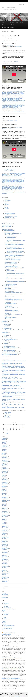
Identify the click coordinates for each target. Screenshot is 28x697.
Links (3, 24)
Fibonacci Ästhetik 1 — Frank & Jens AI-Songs (11, 391)
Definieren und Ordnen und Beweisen (12, 243)
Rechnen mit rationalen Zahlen (11, 262)
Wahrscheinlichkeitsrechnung (15, 108)
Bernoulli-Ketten (8, 94)
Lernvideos (6, 606)
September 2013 (5, 531)
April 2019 (4, 453)
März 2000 (4, 570)
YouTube (6, 207)
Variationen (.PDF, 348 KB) (9, 170)
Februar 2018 (4, 465)
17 (3, 429)
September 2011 (5, 537)
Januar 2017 (4, 479)
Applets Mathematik (8, 232)
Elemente (12, 97)
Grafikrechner (6, 342)
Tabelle (15, 106)
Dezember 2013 (5, 527)
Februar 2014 (4, 525)
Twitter (6, 203)
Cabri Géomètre (7, 333)
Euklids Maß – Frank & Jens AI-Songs (9, 377)
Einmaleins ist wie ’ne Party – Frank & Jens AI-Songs (13, 380)
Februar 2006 (4, 551)
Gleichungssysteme (9, 296)
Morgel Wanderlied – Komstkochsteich (10, 646)
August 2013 (4, 533)
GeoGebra (18, 91)
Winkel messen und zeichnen (11, 284)
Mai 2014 (4, 520)
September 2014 (5, 515)
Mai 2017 (4, 475)
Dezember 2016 (5, 481)
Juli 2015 (4, 501)
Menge (8, 185)
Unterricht (21, 22)
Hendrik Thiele (7, 413)
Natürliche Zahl (9, 187)
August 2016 (4, 486)
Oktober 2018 (4, 460)
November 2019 (5, 445)
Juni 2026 (4, 441)
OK (23, 696)
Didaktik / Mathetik (7, 338)
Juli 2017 (4, 474)
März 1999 (4, 576)
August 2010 (4, 541)
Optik (6, 327)
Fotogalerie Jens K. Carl (9, 217)
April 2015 (4, 505)
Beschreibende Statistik (11, 236)
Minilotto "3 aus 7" (16, 185)
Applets (5, 604)
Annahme (4, 175)
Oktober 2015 (4, 498)
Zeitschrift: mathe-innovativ (9, 350)
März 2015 (4, 507)
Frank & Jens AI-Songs (6, 226)
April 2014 (4, 522)
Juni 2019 (4, 450)
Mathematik (15, 104)
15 (19, 428)
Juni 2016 (4, 489)
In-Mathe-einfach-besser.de (7, 101)
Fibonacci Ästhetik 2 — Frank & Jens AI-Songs (11, 373)
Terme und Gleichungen (10, 265)
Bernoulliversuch (11, 95)
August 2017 (4, 472)
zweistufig (22, 111)
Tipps (12, 189)
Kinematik (7, 325)
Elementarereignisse (6, 97)
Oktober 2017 (4, 470)
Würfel (20, 110)
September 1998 (5, 577)
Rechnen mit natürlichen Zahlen (11, 310)
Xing (5, 205)
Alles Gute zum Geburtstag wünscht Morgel (11, 678)
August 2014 (4, 516)
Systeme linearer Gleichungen (11, 263)
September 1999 (5, 573)
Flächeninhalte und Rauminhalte (11, 247)
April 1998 (4, 578)
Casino (16, 176)
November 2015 (5, 497)
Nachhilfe (4, 105)
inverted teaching (16, 101)
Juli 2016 (4, 487)
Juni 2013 (4, 534)
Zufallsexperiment (5, 111)
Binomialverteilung (9, 45)
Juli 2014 (4, 518)
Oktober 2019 (4, 446)
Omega (16, 105)
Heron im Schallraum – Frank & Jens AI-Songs (11, 386)
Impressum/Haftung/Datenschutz (8, 27)
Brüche (13, 176)
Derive (5, 336)
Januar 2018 (4, 467)
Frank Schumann (8, 7)
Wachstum (9, 283)
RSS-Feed (7, 204)
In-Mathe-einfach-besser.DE (10, 213)
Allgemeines (6, 613)
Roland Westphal (8, 417)
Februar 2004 (4, 560)
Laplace (13, 103)
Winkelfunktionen (8, 320)
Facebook (6, 199)
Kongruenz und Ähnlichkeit (10, 254)
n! (17, 186)
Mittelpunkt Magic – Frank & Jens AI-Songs (11, 385)
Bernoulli (18, 93)
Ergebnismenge (12, 98)
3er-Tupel (16, 174)
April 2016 (4, 492)
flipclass (17, 98)
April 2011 (4, 538)
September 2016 (5, 485)
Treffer (18, 106)
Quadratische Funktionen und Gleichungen (15, 281)
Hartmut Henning (8, 412)
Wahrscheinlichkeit (5, 108)
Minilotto (11, 185)
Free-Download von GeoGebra (10, 63)
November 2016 (5, 482)
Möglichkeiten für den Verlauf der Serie (9, 186)
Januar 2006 (4, 552)
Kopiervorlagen (7, 345)
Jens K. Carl (21, 101)
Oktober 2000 (4, 565)
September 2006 (5, 548)
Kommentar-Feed (5, 596)
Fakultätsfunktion (17, 178)
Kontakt (12, 24)
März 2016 (4, 493)
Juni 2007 (4, 547)
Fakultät (12, 178)
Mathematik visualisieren (7, 229)
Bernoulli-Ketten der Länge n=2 (17, 94)
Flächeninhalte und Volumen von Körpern (15, 252)
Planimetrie (7, 302)
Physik (5, 617)
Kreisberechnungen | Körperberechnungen (13, 299)
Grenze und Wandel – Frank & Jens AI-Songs (11, 397)
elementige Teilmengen (6, 178)
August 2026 (4, 438)
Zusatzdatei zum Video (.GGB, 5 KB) (11, 61)
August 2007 (4, 545)
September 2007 (5, 544)
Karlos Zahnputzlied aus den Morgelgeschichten (12, 657)
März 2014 (4, 523)
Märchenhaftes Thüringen (10, 219)
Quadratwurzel (8, 309)
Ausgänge (8, 93)
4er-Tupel (20, 174)
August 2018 (4, 463)
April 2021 (4, 443)
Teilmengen (9, 189)
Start (3, 22)
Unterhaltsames (7, 620)
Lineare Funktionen (10, 270)
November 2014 (5, 512)
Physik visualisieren (6, 322)
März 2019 (4, 454)
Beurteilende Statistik (11, 237)
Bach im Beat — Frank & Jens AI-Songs (10, 364)
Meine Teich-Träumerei (6, 634)
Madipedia (7, 201)
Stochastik (6, 106)
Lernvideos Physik (7, 328)
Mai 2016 (4, 490)
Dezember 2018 (5, 458)
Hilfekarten (6, 343)
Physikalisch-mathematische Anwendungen (14, 255)
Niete (7, 105)
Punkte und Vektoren (9, 258)
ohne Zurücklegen (11, 105)
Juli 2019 (4, 449)
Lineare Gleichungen (11, 272)
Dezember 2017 (5, 468)
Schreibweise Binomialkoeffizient (15, 188)
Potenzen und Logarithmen (10, 303)
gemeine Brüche (12, 100)
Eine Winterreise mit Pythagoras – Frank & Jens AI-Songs (13, 392)
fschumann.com (5, 100)
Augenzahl (4, 93)
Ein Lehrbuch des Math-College (10, 339)
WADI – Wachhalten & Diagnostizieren (9, 354)
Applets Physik (7, 324)
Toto (14, 189)
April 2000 (4, 569)
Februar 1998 (4, 580)
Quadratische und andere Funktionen (12, 259)
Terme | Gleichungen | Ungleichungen (12, 314)
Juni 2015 (4, 503)
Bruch (11, 176)
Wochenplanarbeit (5, 356)
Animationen (6, 603)
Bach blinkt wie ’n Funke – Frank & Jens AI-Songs (12, 363)
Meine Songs (4, 321)
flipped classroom (5, 179)
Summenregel (11, 106)
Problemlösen (8, 305)
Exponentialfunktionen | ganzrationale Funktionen (15, 294)
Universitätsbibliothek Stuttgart (11, 216)
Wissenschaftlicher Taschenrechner (11, 347)
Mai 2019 (4, 452)
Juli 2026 (4, 439)
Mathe (12, 104)
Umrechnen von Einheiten (10, 317)
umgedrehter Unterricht (6, 107)
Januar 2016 (4, 494)
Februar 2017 (4, 478)
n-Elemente (20, 186)
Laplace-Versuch (19, 103)
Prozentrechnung (8, 306)
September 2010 (5, 540)
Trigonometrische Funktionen (11, 266)
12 (10, 428)
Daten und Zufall (8, 234)
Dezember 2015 (5, 496)
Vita (6, 22)
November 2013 (5, 529)
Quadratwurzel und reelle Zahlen (11, 260)
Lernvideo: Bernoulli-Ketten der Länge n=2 (11, 37)
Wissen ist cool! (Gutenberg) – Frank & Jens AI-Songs (13, 366)
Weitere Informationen (17, 696)
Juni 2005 (4, 555)
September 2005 (5, 554)
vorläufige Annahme (14, 190)
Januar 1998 (4, 581)
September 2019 (5, 447)
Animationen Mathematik (9, 230)
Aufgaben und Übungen (7, 225)
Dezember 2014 (5, 511)
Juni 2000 (4, 567)
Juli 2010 (4, 543)
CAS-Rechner (6, 335)
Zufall (24, 192)
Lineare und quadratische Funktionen (12, 300)
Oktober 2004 (4, 556)
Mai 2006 (4, 549)
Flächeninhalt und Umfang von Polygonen (15, 251)
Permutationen (15, 187)
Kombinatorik (9, 238)
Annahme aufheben (9, 175)
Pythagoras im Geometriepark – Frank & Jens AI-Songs (13, 393)
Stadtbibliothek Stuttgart (9, 214)
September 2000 (5, 566)
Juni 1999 (4, 574)
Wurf (18, 110)
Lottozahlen (17, 182)
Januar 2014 (4, 526)
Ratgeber (5, 618)
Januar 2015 (4, 509)
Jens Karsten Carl (5, 103)
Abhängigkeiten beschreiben (11, 287)
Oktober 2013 (4, 530)
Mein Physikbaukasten (8, 626)
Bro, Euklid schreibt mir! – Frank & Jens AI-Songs (12, 378)
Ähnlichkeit (7, 288)
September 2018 (5, 461)
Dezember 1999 (5, 571)
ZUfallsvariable (17, 111)
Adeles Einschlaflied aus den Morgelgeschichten (12, 668)
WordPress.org (5, 597)
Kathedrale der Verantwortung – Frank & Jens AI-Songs (13, 407)
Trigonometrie (8, 316)
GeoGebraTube (8, 200)
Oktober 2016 (4, 483)
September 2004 (5, 558)
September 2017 (5, 471)
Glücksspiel (4, 180)
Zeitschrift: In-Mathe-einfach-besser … (11, 349)
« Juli (7, 433)
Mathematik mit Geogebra (11, 183)
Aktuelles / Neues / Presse (7, 223)
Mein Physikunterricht (8, 628)
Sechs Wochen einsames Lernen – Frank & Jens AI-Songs (14, 381)
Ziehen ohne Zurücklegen (18, 192)
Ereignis (15, 97)
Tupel (21, 106)
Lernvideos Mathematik (20, 173)
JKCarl (10, 103)
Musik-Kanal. (7, 208)
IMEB (17, 22)
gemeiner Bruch (18, 100)
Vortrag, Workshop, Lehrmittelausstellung (10, 353)
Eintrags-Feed (5, 594)
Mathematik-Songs (7, 607)
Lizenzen (8, 24)
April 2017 (4, 476)
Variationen (8, 190)
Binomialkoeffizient (17, 175)
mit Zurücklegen (21, 104)
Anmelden (4, 593)
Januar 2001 (4, 563)
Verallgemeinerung (14, 107)
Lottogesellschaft (11, 182)
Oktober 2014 (4, 514)
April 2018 (4, 464)
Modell (21, 185)
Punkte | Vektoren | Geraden (10, 307)
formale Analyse (10, 99)
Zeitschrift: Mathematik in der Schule (11, 351)
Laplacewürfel (7, 104)
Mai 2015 (4, 504)
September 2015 (5, 500)
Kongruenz (7, 298)
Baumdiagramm (14, 93)
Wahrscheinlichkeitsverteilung (7, 110)
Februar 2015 (4, 508)
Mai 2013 (4, 536)
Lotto (7, 182)
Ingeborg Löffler (8, 415)
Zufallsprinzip (4, 193)
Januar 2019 (4, 457)
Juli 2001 (4, 562)
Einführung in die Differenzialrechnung (13, 292)
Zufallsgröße (11, 111)
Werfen (15, 110)
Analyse (21, 92)
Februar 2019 (4, 456)
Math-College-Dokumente (9, 346)
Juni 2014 (4, 519)
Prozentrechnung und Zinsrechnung (12, 256)
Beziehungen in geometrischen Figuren (13, 233)
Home (3, 227)
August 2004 (4, 559)
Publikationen (11, 22)
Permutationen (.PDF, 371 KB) (10, 169)
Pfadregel (20, 105)
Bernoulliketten (5, 95)
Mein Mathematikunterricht (9, 625)
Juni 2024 (4, 442)
